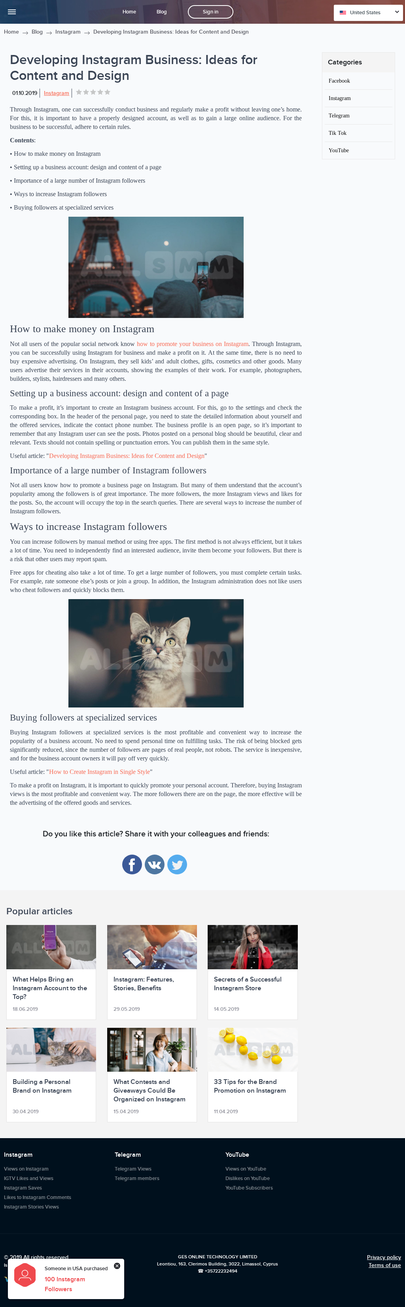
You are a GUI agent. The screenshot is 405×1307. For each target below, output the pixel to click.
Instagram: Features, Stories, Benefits (144, 984)
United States (365, 12)
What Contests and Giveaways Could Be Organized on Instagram (149, 1090)
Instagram (68, 31)
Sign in (210, 12)
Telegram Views (133, 1169)
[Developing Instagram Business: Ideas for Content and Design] (156, 267)
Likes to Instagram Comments (37, 1197)
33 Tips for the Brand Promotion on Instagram (250, 1086)
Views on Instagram (26, 1169)
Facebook (339, 81)
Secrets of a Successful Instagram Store (248, 984)
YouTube (339, 150)
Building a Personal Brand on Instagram (42, 1086)
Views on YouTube (245, 1169)
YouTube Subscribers (249, 1188)
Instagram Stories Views (31, 1207)
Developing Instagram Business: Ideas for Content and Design (126, 455)
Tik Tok (337, 133)
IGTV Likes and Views (28, 1178)
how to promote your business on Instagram (192, 343)
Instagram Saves (23, 1188)
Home (129, 12)
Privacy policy (384, 1257)
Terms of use (385, 1265)
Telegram (339, 115)
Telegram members (137, 1178)
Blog (162, 12)
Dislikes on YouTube (247, 1178)
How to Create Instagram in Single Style (99, 771)
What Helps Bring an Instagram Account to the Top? (50, 988)
